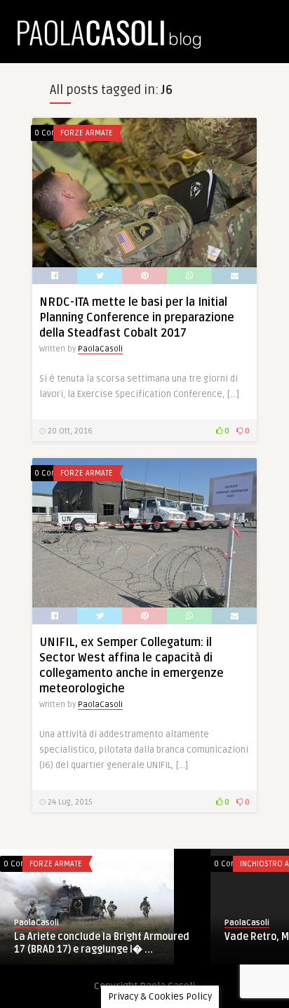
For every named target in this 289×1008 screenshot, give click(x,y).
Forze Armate (86, 132)
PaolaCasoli (100, 349)
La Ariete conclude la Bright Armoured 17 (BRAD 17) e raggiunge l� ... (101, 943)
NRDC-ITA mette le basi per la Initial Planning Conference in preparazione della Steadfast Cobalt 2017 (136, 317)
